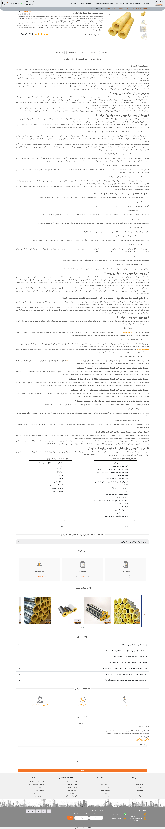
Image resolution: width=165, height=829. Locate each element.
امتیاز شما (145, 737)
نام (146, 762)
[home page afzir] (159, 3)
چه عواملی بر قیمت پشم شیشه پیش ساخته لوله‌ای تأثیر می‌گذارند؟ (126, 680)
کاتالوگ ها (140, 787)
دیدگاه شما (143, 745)
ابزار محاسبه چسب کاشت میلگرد (36, 782)
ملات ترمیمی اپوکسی (72, 787)
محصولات (146, 3)
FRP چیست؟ (40, 787)
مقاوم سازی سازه (135, 3)
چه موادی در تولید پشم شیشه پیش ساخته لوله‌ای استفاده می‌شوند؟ (126, 650)
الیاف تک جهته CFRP (72, 782)
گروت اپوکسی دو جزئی (71, 796)
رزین (129, 75)
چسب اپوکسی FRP (72, 784)
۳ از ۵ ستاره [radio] (142, 739)
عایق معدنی (120, 8)
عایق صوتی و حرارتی (130, 8)
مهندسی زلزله (107, 793)
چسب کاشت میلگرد (72, 790)
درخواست (83, 576)
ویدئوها (108, 782)
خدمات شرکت (140, 782)
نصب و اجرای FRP (39, 790)
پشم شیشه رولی (127, 332)
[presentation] (144, 614)
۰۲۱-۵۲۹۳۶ (29, 1)
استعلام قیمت (125, 705)
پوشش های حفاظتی (85, 3)
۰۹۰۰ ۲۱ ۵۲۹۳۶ (15, 3)
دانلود (125, 576)
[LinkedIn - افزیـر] (33, 811)
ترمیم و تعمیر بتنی (39, 796)
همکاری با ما (140, 790)
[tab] (80, 723)
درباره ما (141, 793)
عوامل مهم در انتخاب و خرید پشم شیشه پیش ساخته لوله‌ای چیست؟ (125, 674)
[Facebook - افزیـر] (49, 811)
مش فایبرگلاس (73, 793)
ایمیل (79, 762)
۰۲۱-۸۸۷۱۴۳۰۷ (29, 5)
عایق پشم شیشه (112, 8)
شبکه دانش (73, 3)
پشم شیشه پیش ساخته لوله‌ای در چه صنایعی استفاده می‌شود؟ (127, 662)
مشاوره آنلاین (82, 705)
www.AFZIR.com (88, 828)
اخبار (109, 796)
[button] (83, 628)
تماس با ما (140, 796)
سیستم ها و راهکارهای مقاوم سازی (104, 3)
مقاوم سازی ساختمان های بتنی (36, 784)
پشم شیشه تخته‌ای (143, 349)
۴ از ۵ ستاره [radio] (139, 739)
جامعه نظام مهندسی (105, 790)
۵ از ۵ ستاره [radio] (137, 739)
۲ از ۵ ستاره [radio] (145, 739)
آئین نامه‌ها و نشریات (105, 784)
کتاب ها (108, 787)
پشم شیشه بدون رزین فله (74, 360)
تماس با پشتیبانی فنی (40, 705)
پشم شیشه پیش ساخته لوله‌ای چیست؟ (134, 645)
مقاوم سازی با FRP (122, 3)
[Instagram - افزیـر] (43, 811)
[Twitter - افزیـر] (38, 811)
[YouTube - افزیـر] (28, 811)
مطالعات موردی (139, 784)
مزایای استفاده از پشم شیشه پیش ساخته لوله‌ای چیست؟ (129, 656)
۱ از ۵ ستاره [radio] (147, 739)
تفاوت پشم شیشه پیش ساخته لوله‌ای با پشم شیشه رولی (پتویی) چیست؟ (124, 668)
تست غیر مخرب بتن (39, 793)
